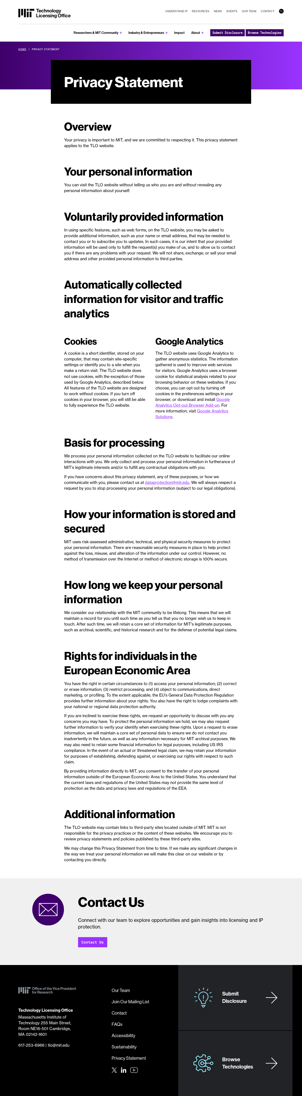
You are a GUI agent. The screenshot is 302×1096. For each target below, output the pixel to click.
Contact (268, 11)
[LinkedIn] (123, 1069)
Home (22, 49)
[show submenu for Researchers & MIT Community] (121, 33)
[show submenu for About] (202, 33)
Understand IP (176, 11)
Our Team (249, 11)
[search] (281, 11)
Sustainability (124, 1047)
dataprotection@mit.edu (167, 482)
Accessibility (123, 1035)
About (195, 33)
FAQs (117, 1024)
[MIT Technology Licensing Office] (44, 13)
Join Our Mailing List (130, 1001)
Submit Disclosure (227, 33)
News (218, 11)
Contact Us (93, 942)
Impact (179, 33)
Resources (201, 11)
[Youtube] (134, 1070)
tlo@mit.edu (58, 1045)
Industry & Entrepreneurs (146, 33)
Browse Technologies (264, 33)
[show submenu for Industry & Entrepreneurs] (166, 33)
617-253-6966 (31, 1045)
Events (232, 11)
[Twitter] (114, 1069)
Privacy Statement (129, 1058)
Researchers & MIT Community (96, 33)
